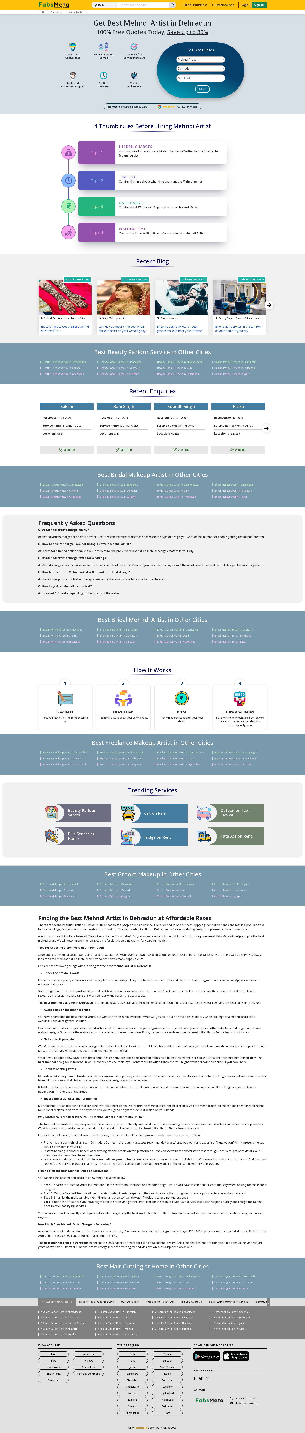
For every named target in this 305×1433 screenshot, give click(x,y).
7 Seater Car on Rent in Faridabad (174, 1317)
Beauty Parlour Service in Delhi (174, 368)
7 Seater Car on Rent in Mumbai (173, 1329)
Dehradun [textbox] (184, 68)
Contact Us (88, 1367)
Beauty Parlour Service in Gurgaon (119, 374)
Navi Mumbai (167, 1367)
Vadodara (167, 1399)
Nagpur (132, 1393)
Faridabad (167, 1380)
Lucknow (167, 1386)
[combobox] (200, 59)
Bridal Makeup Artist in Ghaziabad (62, 496)
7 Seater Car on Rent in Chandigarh (175, 1312)
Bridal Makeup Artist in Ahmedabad (63, 484)
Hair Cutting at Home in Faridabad (233, 1282)
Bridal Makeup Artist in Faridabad (233, 490)
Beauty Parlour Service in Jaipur (232, 374)
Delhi (101, 5)
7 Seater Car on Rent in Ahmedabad (60, 1312)
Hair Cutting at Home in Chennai (61, 1282)
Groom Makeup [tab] (266, 1302)
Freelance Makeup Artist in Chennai (63, 758)
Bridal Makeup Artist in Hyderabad (176, 496)
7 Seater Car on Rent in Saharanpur (118, 1334)
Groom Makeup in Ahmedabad (60, 884)
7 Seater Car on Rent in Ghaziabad (231, 1317)
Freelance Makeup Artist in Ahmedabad (65, 752)
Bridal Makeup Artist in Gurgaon (118, 496)
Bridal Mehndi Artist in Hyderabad (176, 641)
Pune (132, 1360)
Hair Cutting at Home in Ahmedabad (63, 1276)
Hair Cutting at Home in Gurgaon (118, 1288)
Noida (167, 1373)
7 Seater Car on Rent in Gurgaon (116, 1323)
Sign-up (259, 5)
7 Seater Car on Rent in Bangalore (117, 1312)
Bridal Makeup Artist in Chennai (60, 490)
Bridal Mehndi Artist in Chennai (60, 635)
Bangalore (132, 1373)
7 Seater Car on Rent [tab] (56, 1302)
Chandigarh (132, 1386)
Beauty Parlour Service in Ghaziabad (63, 374)
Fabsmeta (140, 1427)
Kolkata (132, 1399)
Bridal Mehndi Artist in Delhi (173, 635)
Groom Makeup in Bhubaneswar (175, 884)
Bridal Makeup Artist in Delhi (173, 490)
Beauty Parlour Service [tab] (96, 1302)
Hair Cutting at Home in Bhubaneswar (178, 1276)
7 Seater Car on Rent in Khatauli (58, 1329)
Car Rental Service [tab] (160, 1302)
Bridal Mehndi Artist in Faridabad (232, 635)
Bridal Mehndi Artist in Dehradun (118, 635)
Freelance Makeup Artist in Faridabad (235, 758)
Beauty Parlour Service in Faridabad (234, 368)
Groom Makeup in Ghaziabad (59, 896)
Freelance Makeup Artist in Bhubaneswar (180, 752)
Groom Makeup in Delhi (170, 890)
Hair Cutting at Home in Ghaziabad (62, 1288)
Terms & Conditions (88, 1373)
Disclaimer (53, 1380)
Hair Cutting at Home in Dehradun (119, 1282)
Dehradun (56, 12)
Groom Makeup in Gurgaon (115, 896)
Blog (53, 1360)
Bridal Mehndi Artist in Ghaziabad (61, 641)
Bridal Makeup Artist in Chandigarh (234, 484)
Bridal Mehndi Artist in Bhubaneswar (178, 629)
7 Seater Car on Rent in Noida (229, 1329)
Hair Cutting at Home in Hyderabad (177, 1288)
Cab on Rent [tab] (130, 1302)
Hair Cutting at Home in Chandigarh (234, 1276)
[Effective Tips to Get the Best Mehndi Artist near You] (65, 297)
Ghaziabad (133, 1380)
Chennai (132, 1406)
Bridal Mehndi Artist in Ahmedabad (62, 629)
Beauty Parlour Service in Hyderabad (178, 374)
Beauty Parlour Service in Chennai (62, 368)
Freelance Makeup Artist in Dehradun (121, 758)
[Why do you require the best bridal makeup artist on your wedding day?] (123, 297)
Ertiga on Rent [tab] (191, 1302)
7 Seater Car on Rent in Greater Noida (62, 1323)
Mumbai (167, 1354)
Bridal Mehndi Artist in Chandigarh (233, 629)
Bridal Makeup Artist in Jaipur (230, 496)
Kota (167, 1412)
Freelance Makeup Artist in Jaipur (233, 764)
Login (244, 5)
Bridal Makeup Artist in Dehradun (119, 490)
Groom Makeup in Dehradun (116, 890)
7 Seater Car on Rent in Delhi (114, 1317)
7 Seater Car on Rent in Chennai (230, 1312)
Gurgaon (167, 1360)
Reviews (88, 1360)
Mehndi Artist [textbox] (187, 59)
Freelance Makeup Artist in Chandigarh (236, 752)
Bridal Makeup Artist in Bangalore (119, 484)
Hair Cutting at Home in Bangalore (119, 1276)
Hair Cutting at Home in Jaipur (231, 1288)
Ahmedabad (132, 1412)
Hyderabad (167, 1393)
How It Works (53, 1367)
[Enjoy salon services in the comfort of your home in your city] (239, 297)
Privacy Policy (53, 1373)
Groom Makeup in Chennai (58, 890)
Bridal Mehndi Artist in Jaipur (230, 641)
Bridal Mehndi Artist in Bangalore (118, 629)
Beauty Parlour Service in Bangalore (120, 362)
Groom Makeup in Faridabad (230, 890)
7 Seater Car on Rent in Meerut (115, 1329)
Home (53, 1354)
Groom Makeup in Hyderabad (174, 896)
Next (269, 305)
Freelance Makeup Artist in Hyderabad (179, 764)
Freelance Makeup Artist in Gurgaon (120, 764)
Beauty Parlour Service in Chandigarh (235, 362)
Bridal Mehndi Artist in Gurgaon (118, 641)
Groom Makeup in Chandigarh (231, 884)
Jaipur (132, 1367)
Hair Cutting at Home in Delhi (173, 1282)
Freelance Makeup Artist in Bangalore (121, 752)
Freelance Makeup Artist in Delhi (175, 758)
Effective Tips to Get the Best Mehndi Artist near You (64, 329)
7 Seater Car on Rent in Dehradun (59, 1317)
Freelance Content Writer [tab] (229, 1302)
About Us (88, 1354)
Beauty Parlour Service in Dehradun (120, 368)
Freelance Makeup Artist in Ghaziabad (64, 764)
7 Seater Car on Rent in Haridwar (173, 1323)
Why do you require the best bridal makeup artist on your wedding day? (123, 329)
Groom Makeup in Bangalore (116, 884)
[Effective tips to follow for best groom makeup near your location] (181, 297)
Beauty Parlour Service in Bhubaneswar (179, 362)
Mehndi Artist (76, 12)
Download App (224, 5)
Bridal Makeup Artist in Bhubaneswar (178, 484)
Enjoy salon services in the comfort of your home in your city (238, 329)
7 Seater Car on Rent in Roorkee (58, 1334)
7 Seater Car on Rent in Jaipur (229, 1323)
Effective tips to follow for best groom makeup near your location (179, 329)
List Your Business (194, 5)
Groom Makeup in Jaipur (228, 896)
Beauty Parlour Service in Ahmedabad (64, 362)
